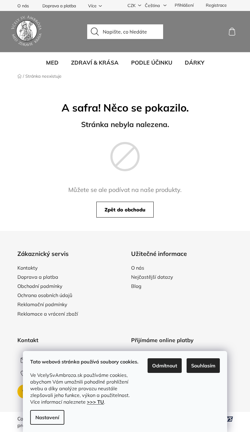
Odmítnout (164, 366)
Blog (136, 286)
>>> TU (95, 402)
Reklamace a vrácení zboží (47, 314)
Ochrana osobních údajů (44, 295)
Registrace (216, 5)
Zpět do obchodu (125, 210)
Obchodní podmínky (39, 286)
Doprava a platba (59, 6)
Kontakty (27, 268)
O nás (23, 6)
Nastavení (47, 417)
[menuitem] (52, 62)
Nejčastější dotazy (152, 277)
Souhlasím (203, 366)
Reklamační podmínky (42, 304)
